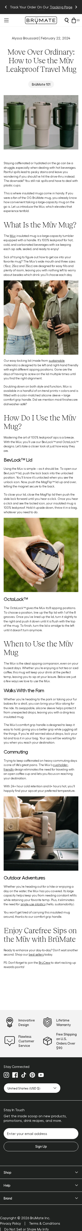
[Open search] (66, 20)
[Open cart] (74, 20)
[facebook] (15, 1075)
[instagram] (6, 1075)
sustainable (57, 360)
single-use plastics (32, 904)
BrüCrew (44, 962)
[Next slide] (76, 7)
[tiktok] (23, 1075)
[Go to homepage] (41, 20)
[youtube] (41, 1075)
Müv (13, 235)
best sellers (36, 954)
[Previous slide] (6, 7)
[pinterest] (32, 1075)
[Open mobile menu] (6, 20)
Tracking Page (61, 7)
